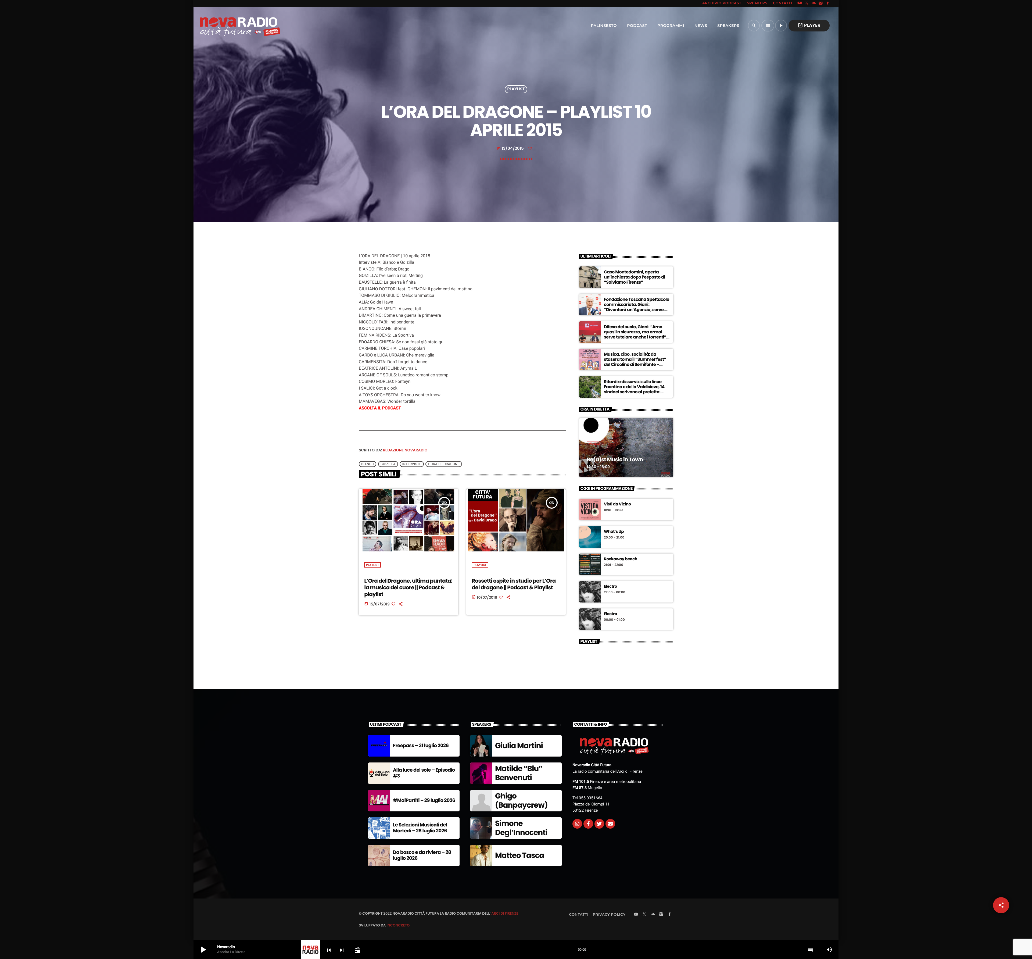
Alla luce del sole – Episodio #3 (424, 773)
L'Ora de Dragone (444, 464)
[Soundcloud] (814, 3)
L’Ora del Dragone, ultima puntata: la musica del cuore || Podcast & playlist (408, 587)
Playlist (516, 89)
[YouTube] (799, 3)
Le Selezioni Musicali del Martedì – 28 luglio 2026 (420, 828)
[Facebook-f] (588, 824)
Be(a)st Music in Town (615, 459)
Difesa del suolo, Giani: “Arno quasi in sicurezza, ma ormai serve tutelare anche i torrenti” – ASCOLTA (637, 334)
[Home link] (228, 25)
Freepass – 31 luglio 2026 (421, 745)
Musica (594, 443)
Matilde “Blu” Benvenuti (518, 773)
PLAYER (809, 25)
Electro (610, 586)
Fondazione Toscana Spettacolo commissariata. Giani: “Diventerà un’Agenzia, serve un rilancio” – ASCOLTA (637, 307)
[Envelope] (610, 824)
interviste (411, 464)
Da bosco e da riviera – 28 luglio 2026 (422, 855)
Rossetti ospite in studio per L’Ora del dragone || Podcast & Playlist (514, 584)
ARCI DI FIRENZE (504, 913)
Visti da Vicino (617, 504)
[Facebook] (828, 3)
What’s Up (614, 531)
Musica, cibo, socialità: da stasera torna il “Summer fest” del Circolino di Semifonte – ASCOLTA (635, 362)
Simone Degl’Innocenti (521, 828)
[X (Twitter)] (807, 3)
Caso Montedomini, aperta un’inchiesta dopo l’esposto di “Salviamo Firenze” (634, 277)
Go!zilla (388, 464)
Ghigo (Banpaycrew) (521, 800)
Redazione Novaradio (405, 450)
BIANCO (367, 464)
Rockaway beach (620, 559)
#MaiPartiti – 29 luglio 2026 (424, 800)
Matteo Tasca (519, 855)
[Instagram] (821, 3)
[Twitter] (599, 824)
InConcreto (398, 925)
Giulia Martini (519, 745)
